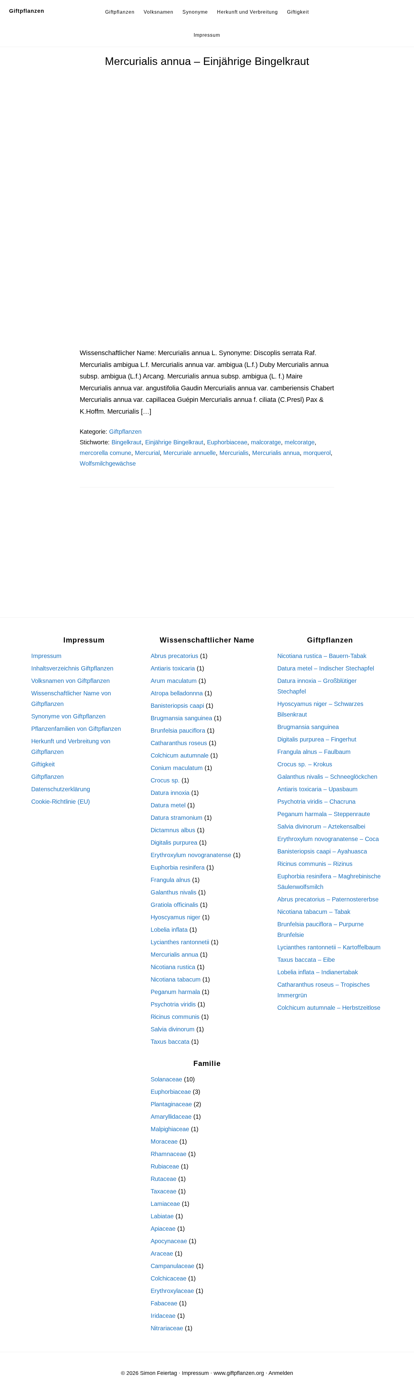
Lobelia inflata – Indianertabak (317, 972)
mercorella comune (105, 452)
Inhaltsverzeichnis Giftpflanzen (72, 668)
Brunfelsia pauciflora (178, 730)
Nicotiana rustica (173, 967)
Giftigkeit (43, 764)
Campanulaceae (172, 1266)
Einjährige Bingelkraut (174, 442)
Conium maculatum (177, 768)
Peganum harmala (175, 992)
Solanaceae (166, 1079)
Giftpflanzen (26, 11)
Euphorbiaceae (227, 442)
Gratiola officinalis (174, 904)
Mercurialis (234, 452)
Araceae (162, 1253)
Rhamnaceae (168, 1154)
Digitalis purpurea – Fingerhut (316, 739)
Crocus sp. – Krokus (304, 764)
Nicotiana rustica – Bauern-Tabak (321, 656)
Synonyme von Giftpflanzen (68, 716)
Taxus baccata (170, 1041)
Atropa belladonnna (177, 693)
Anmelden (281, 1373)
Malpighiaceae (170, 1129)
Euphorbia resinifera (178, 867)
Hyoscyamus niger (175, 917)
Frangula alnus (170, 880)
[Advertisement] (207, 302)
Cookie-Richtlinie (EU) (60, 801)
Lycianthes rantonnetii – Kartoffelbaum (329, 947)
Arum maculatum (174, 680)
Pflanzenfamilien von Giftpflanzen (76, 728)
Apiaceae (163, 1228)
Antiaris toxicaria (173, 668)
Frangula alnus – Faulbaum (314, 751)
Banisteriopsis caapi (177, 705)
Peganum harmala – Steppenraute (323, 814)
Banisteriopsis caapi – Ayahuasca (322, 851)
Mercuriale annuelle (189, 452)
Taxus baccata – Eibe (306, 959)
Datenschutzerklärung (60, 789)
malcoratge (266, 442)
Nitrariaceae (167, 1328)
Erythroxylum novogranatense (191, 855)
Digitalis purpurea (174, 842)
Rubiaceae (165, 1166)
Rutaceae (163, 1178)
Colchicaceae (168, 1278)
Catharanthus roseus (179, 743)
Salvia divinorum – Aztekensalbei (321, 826)
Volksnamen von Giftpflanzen (70, 680)
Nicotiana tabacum (176, 979)
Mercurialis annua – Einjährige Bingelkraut (207, 61)
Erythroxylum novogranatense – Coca (328, 839)
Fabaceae (164, 1303)
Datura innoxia (170, 792)
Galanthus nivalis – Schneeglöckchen (327, 776)
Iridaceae (163, 1315)
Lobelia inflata (169, 929)
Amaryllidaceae (171, 1116)
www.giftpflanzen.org (239, 1373)
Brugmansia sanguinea (181, 718)
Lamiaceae (165, 1203)
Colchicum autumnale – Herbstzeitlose (328, 1007)
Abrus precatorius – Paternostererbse (328, 899)
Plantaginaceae (171, 1104)
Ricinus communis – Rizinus (314, 863)
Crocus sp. (165, 780)
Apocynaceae (169, 1241)
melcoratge (300, 442)
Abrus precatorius (174, 656)
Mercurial (147, 452)
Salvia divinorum (173, 1029)
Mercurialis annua (276, 452)
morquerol (317, 452)
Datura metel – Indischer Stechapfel (325, 668)
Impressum (46, 656)
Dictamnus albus (173, 830)
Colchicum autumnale (180, 755)
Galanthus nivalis (173, 892)
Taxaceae (163, 1191)
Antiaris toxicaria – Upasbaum (317, 789)
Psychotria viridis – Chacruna (316, 801)
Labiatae (162, 1216)
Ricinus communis (175, 1016)
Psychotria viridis (173, 1004)
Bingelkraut (127, 442)
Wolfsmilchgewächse (108, 463)
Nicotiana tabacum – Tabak (313, 911)
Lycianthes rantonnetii (180, 942)
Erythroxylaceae (172, 1290)
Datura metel (168, 805)
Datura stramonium (176, 817)
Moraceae (164, 1141)
